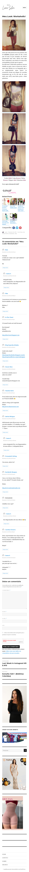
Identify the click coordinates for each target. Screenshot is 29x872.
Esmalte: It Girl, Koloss (12, 222)
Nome (4, 611)
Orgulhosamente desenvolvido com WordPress (14, 869)
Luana (5, 232)
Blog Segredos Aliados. (12, 345)
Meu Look (22, 232)
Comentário (6, 590)
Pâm (6, 293)
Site (3, 625)
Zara (16, 233)
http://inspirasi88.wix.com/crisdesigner (13, 357)
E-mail (4, 618)
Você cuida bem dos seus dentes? (5, 223)
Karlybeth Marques (11, 472)
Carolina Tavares (10, 529)
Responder (5, 267)
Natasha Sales (9, 390)
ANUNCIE (5, 864)
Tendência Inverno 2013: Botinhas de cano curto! (21, 208)
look (19, 232)
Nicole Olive (9, 367)
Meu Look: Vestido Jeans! (13, 207)
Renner (7, 233)
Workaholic (11, 233)
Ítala (6, 250)
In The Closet (9, 317)
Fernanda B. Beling (11, 456)
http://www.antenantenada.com (11, 488)
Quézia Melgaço (10, 416)
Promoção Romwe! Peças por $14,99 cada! (5, 208)
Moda (3, 233)
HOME (4, 854)
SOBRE (4, 861)
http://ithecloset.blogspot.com (10, 335)
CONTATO (5, 858)
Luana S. (8, 273)
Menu (24, 7)
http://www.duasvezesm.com (10, 406)
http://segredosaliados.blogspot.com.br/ (13, 355)
